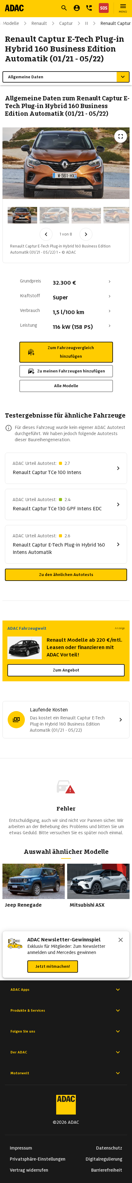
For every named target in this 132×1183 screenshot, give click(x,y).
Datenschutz (109, 1148)
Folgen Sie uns (22, 1031)
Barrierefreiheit (106, 1170)
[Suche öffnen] (64, 8)
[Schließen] (120, 940)
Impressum (21, 1148)
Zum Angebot (66, 670)
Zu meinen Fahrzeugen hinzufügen (71, 371)
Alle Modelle (66, 385)
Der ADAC (18, 1052)
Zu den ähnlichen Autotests (66, 574)
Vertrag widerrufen (29, 1170)
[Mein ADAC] (76, 8)
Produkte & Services (27, 1010)
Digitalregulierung (104, 1159)
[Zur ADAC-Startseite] (14, 8)
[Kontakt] (89, 8)
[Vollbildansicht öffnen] (120, 136)
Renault (39, 23)
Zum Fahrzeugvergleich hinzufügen (71, 352)
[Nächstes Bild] (86, 234)
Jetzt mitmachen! (52, 966)
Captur (66, 23)
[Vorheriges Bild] (46, 234)
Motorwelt (19, 1073)
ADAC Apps (19, 989)
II (86, 23)
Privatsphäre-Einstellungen (37, 1159)
